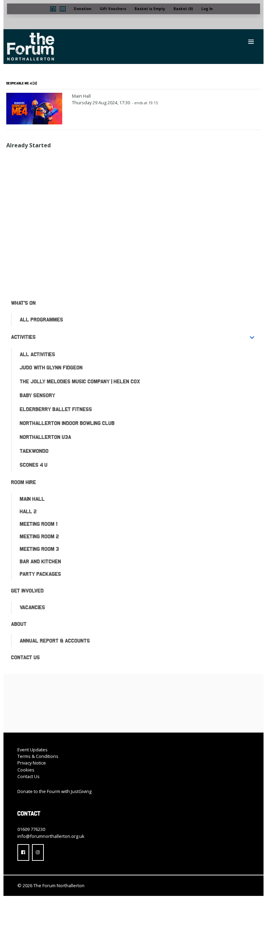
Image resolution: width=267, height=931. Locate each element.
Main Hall (32, 499)
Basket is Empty (150, 8)
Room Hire (23, 482)
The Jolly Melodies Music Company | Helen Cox (80, 381)
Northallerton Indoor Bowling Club (67, 423)
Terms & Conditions (37, 756)
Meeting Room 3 (39, 549)
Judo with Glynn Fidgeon (51, 367)
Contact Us (25, 657)
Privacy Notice (31, 763)
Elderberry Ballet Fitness (56, 409)
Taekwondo (34, 451)
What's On (23, 303)
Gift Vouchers (113, 8)
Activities (23, 337)
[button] (53, 8)
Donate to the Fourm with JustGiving (54, 791)
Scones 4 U (34, 465)
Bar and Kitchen (40, 561)
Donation (82, 8)
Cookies (25, 770)
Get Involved (27, 591)
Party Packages (40, 574)
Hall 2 (28, 511)
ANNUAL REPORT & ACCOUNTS (55, 641)
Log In (207, 8)
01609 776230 (31, 829)
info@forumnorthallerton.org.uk (50, 836)
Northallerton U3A (45, 437)
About (19, 624)
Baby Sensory (37, 395)
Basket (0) (183, 8)
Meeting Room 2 (39, 536)
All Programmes (41, 319)
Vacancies (32, 607)
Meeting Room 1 (38, 524)
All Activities (37, 354)
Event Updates (32, 749)
